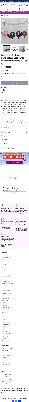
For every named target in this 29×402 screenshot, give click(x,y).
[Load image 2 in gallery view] (14, 49)
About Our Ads (5, 286)
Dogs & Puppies (5, 353)
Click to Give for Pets (6, 293)
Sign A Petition (5, 312)
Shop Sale (4, 338)
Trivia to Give (5, 300)
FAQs (3, 262)
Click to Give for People (7, 296)
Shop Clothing (5, 326)
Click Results (5, 269)
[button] (19, 5)
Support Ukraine (5, 383)
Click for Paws (5, 302)
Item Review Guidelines (7, 283)
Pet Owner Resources (7, 355)
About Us (4, 264)
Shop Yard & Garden (6, 333)
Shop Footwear (5, 329)
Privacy (3, 279)
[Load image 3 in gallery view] (22, 49)
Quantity (3, 76)
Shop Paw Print (5, 324)
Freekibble (4, 305)
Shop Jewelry (5, 336)
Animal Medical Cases (7, 379)
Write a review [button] (14, 192)
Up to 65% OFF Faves (14, 162)
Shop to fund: (12, 9)
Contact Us (4, 259)
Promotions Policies (6, 281)
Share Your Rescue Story (7, 366)
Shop (2, 1)
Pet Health (4, 357)
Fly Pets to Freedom (6, 381)
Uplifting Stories (5, 362)
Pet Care (4, 360)
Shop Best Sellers (6, 322)
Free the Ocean (5, 307)
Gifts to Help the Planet (7, 376)
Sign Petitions (18, 1)
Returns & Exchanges (6, 257)
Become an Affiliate (6, 266)
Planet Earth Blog (6, 364)
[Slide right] (27, 49)
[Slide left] (1, 49)
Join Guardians (9, 1)
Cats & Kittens (5, 350)
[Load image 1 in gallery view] (6, 49)
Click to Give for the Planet (8, 298)
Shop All (3, 319)
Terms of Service (5, 276)
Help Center (4, 255)
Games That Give (5, 309)
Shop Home (4, 331)
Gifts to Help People (6, 374)
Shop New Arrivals (6, 340)
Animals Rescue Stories (7, 348)
